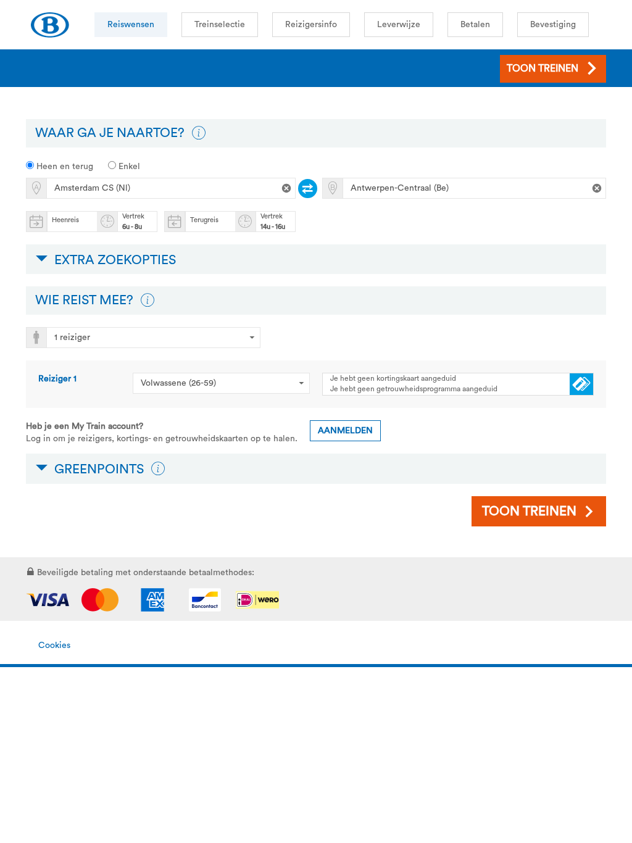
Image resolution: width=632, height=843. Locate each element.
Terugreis (204, 220)
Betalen (475, 24)
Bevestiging (553, 24)
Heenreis (65, 220)
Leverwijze (398, 24)
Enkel (128, 166)
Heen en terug (63, 166)
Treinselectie (219, 24)
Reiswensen (130, 24)
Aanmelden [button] (345, 430)
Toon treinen (529, 511)
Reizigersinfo (311, 24)
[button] (198, 133)
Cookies (54, 645)
